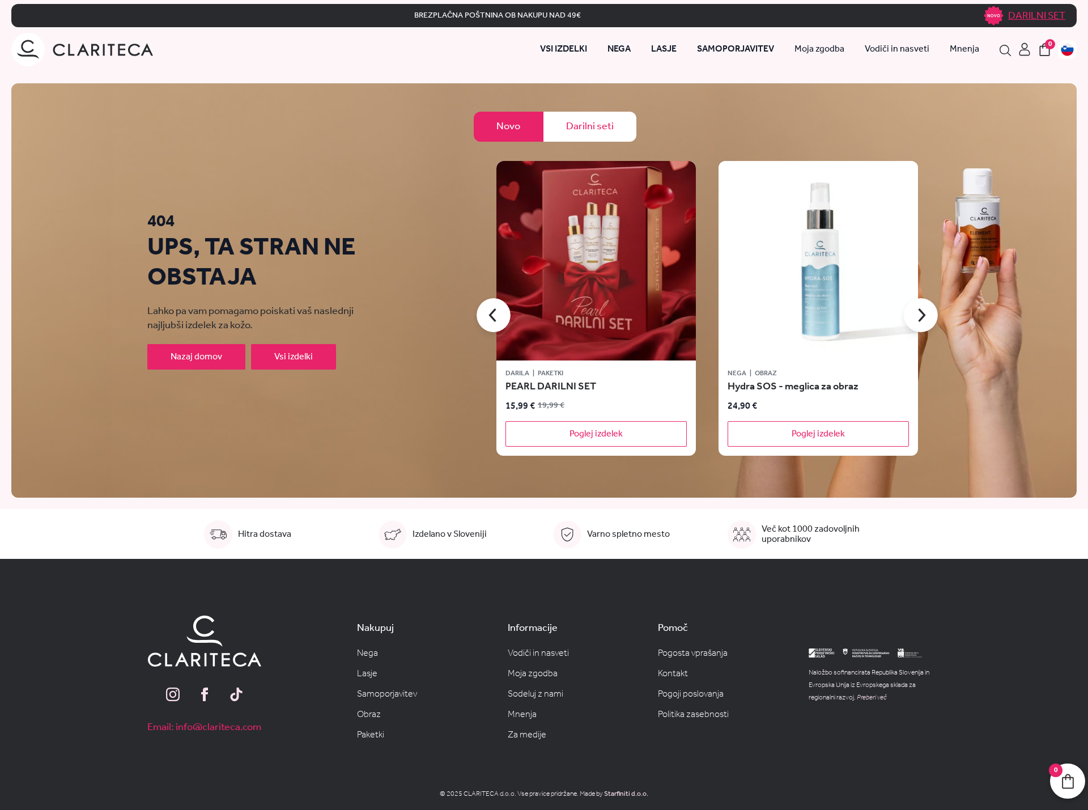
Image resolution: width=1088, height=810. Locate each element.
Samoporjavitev (387, 694)
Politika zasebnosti (693, 714)
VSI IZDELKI (563, 49)
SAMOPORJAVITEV (735, 49)
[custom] (236, 694)
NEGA (619, 49)
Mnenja (964, 49)
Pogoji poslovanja (691, 694)
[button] (493, 315)
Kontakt (673, 673)
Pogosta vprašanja (693, 653)
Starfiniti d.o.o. (626, 793)
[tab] (508, 127)
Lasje (367, 673)
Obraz (369, 714)
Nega (367, 653)
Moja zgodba (819, 49)
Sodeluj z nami (535, 694)
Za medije (527, 735)
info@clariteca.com (218, 727)
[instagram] (172, 694)
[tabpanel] (707, 315)
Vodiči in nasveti (897, 49)
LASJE (664, 49)
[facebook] (204, 694)
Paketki (370, 735)
